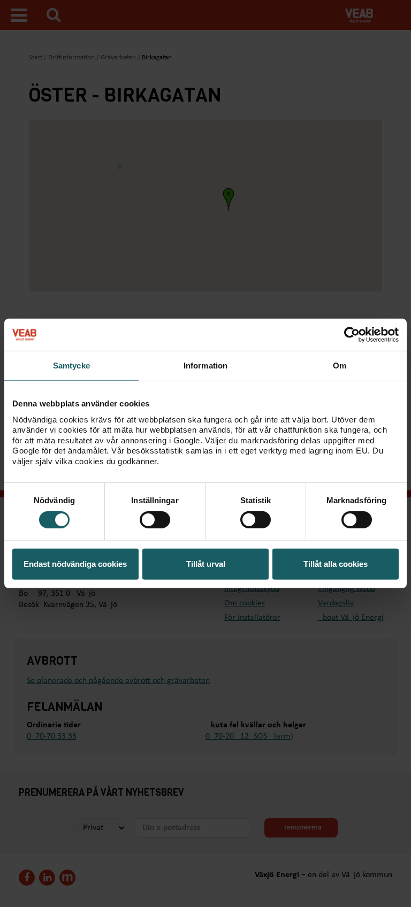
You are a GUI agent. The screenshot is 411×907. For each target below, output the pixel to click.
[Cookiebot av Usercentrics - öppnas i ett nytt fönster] (352, 335)
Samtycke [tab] (71, 365)
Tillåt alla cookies (335, 563)
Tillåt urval (205, 563)
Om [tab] (339, 365)
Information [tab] (205, 365)
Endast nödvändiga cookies (75, 563)
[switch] (155, 519)
